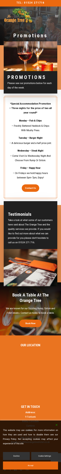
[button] (56, 15)
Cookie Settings (44, 456)
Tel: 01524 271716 (30, 2)
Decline (16, 456)
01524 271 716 (26, 242)
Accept (30, 465)
